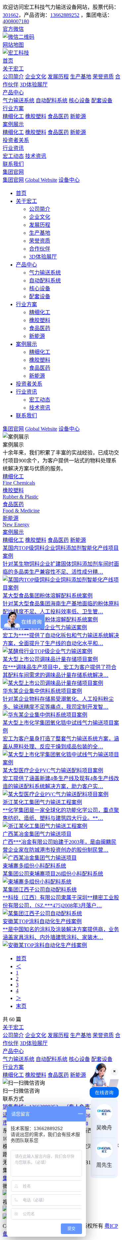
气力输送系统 (18, 100)
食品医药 (58, 116)
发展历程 (58, 76)
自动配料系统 (51, 100)
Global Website (41, 180)
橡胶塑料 (35, 116)
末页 (21, 1006)
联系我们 (13, 164)
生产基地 (80, 76)
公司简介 (13, 76)
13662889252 (64, 15)
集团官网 (13, 172)
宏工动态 (13, 156)
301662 (11, 15)
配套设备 (101, 100)
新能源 (78, 116)
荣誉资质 (103, 76)
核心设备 (79, 100)
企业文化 (35, 76)
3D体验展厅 (34, 84)
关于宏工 (13, 69)
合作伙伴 (39, 249)
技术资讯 (35, 156)
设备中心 (69, 180)
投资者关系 (16, 140)
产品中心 (13, 92)
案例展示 (13, 124)
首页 (8, 61)
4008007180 (16, 21)
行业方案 (13, 108)
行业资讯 (13, 148)
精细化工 (13, 116)
